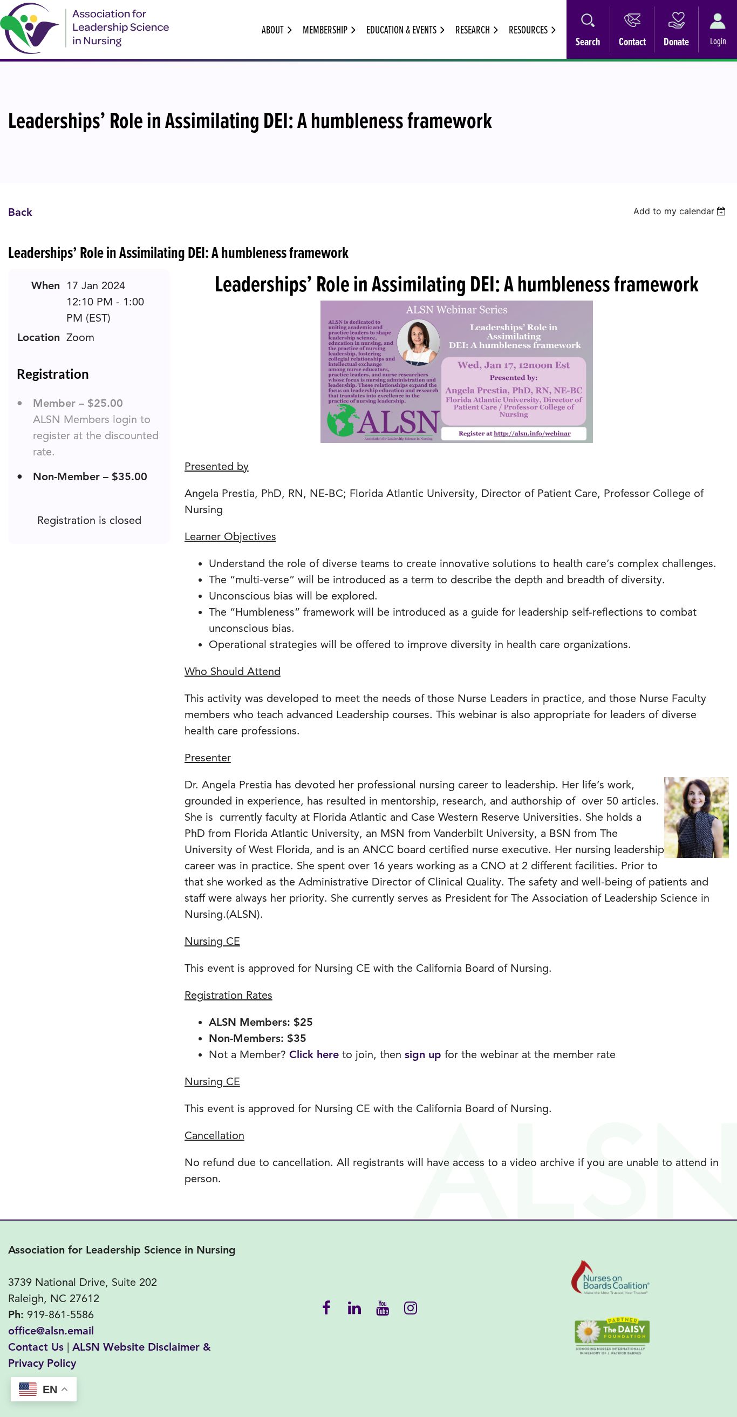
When (45, 285)
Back (20, 212)
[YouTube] (382, 1306)
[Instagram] (410, 1306)
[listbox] (681, 211)
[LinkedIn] (354, 1306)
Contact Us (36, 1347)
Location (38, 337)
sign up (423, 1054)
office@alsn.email (51, 1331)
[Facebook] (326, 1306)
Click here (314, 1054)
